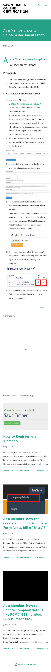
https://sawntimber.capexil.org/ (26, 104)
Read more (42, 470)
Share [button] (41, 307)
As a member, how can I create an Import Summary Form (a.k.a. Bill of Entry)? (25, 523)
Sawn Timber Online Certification (15, 8)
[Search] (39, 5)
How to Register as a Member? (20, 438)
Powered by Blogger (27, 664)
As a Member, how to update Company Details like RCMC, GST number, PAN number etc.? (23, 612)
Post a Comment (20, 470)
